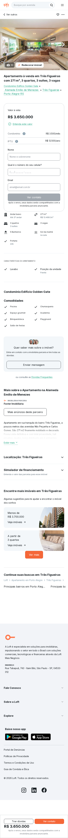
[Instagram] (23, 791)
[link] (25, 412)
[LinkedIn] (34, 791)
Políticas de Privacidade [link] (16, 756)
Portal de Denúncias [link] (14, 749)
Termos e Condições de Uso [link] (19, 762)
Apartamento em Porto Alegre (27, 580)
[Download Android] (16, 737)
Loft (6, 580)
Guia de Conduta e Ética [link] (16, 769)
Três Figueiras (50, 90)
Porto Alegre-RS (14, 93)
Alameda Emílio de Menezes (21, 90)
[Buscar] (51, 5)
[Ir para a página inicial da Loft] (7, 5)
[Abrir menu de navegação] (62, 5)
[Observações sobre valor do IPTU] (16, 141)
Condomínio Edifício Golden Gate (21, 86)
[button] (34, 44)
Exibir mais (9, 442)
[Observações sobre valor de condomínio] (24, 133)
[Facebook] (44, 791)
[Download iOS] (41, 737)
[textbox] (33, 5)
